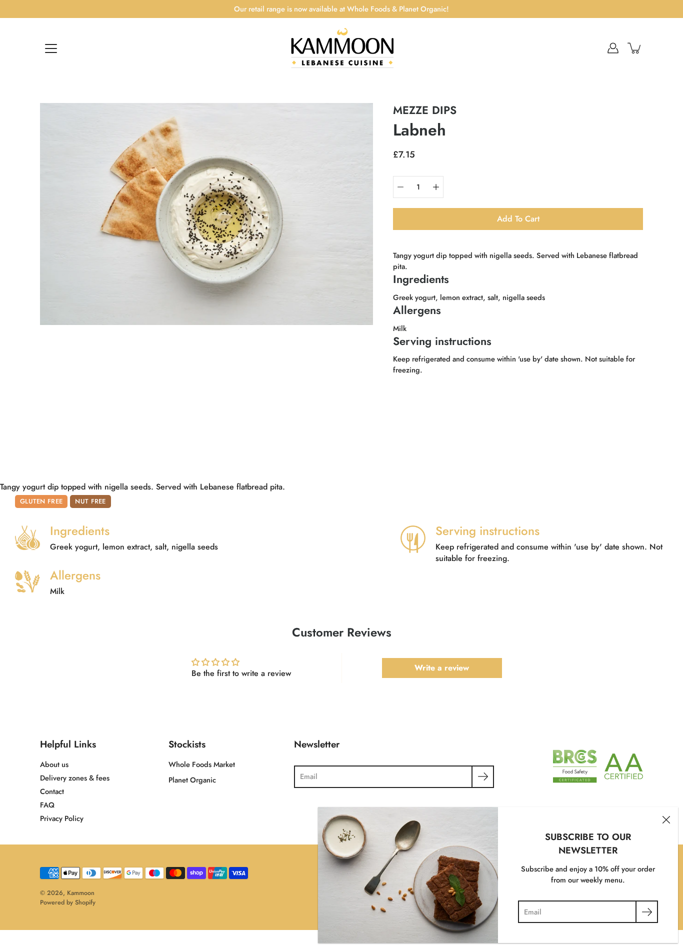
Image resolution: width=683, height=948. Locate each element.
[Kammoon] (341, 48)
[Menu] (51, 48)
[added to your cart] (635, 48)
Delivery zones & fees (75, 778)
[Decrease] (400, 187)
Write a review (441, 668)
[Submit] (483, 777)
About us (54, 764)
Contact (52, 791)
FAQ (47, 805)
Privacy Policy (62, 818)
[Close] (666, 819)
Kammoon (80, 893)
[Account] (613, 48)
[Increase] (436, 187)
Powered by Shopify (68, 902)
